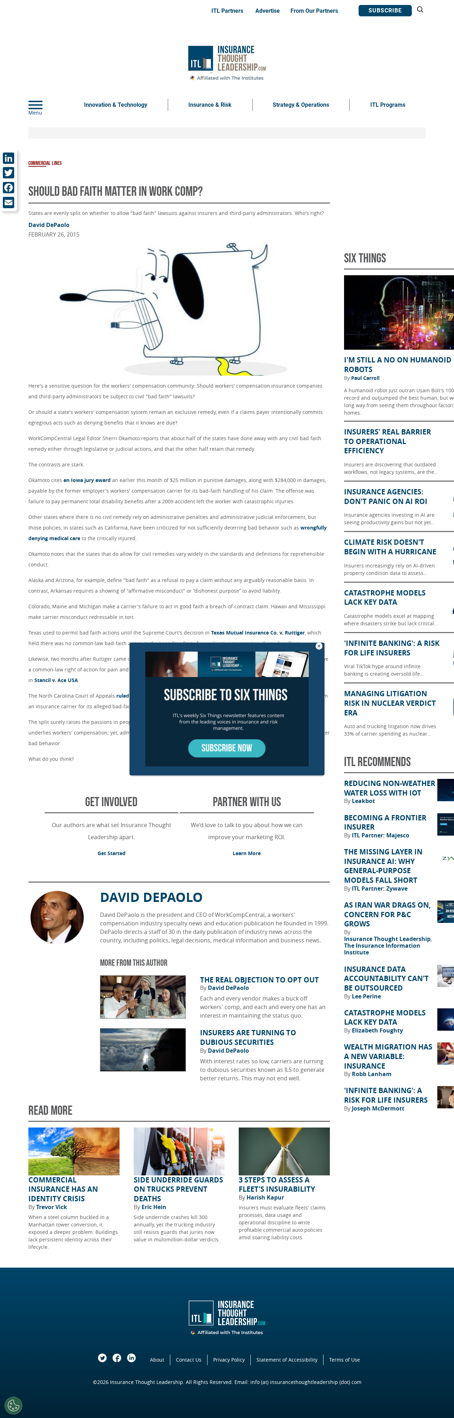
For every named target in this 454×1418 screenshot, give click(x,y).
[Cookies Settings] (13, 1405)
